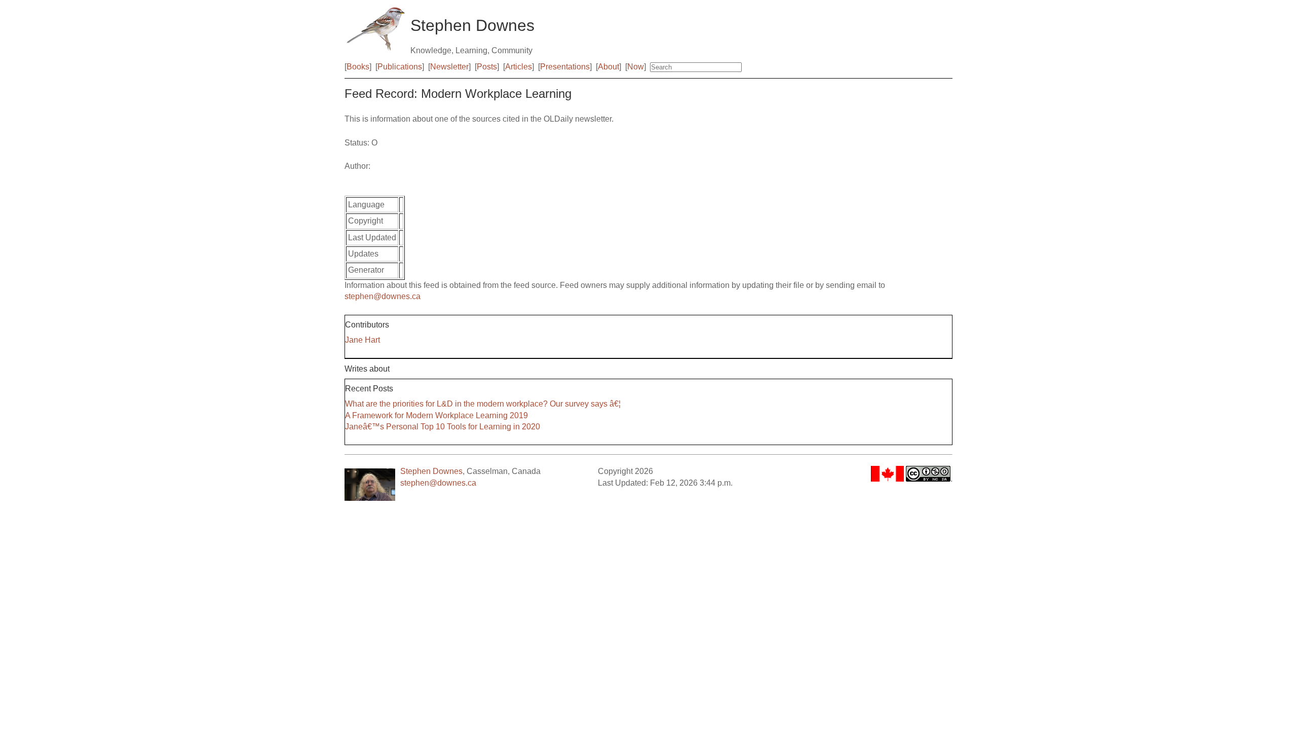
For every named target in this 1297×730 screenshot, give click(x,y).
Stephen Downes (431, 471)
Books (358, 66)
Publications (399, 66)
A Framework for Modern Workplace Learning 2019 (436, 415)
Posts (487, 66)
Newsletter (449, 66)
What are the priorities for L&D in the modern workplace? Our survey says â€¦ (483, 403)
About (608, 66)
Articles (518, 66)
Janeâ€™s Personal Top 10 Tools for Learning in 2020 (442, 426)
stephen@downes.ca (383, 296)
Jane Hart (362, 340)
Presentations (565, 66)
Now (635, 66)
